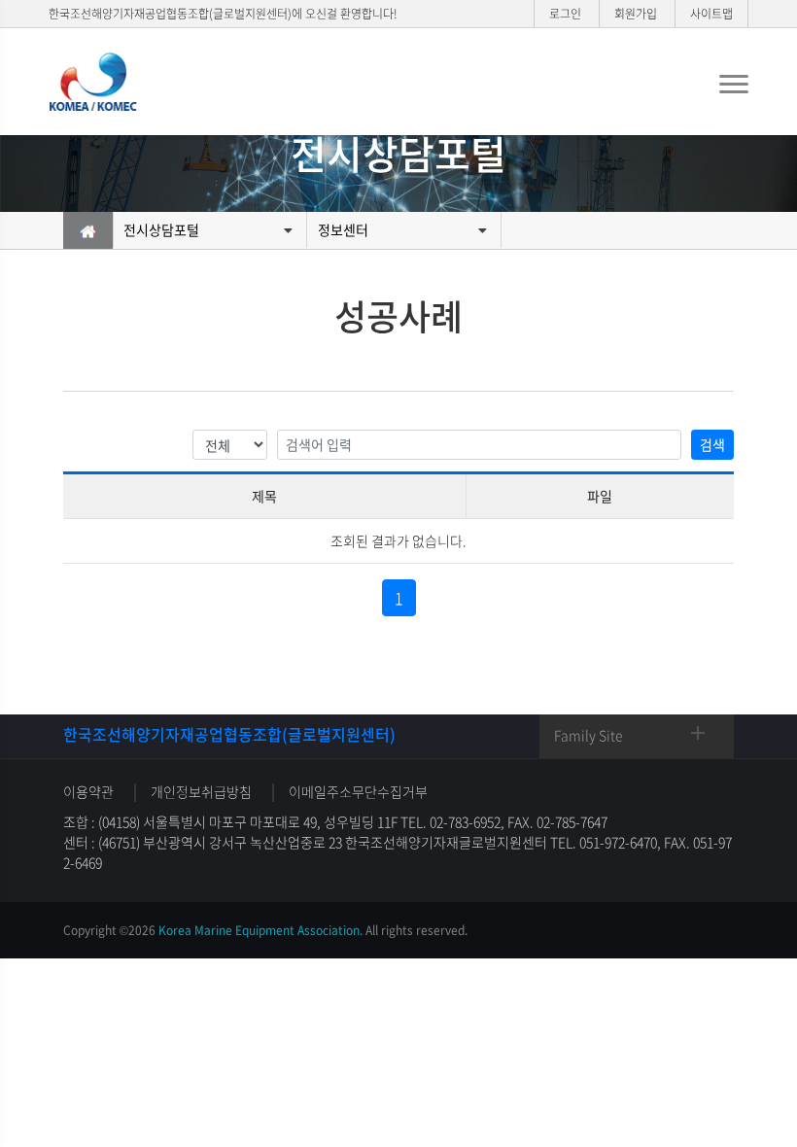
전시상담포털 (161, 229)
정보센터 (343, 229)
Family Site (588, 735)
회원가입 (635, 13)
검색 (712, 444)
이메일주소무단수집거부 (358, 791)
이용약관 (88, 791)
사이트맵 (711, 13)
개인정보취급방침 (201, 791)
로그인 (565, 13)
